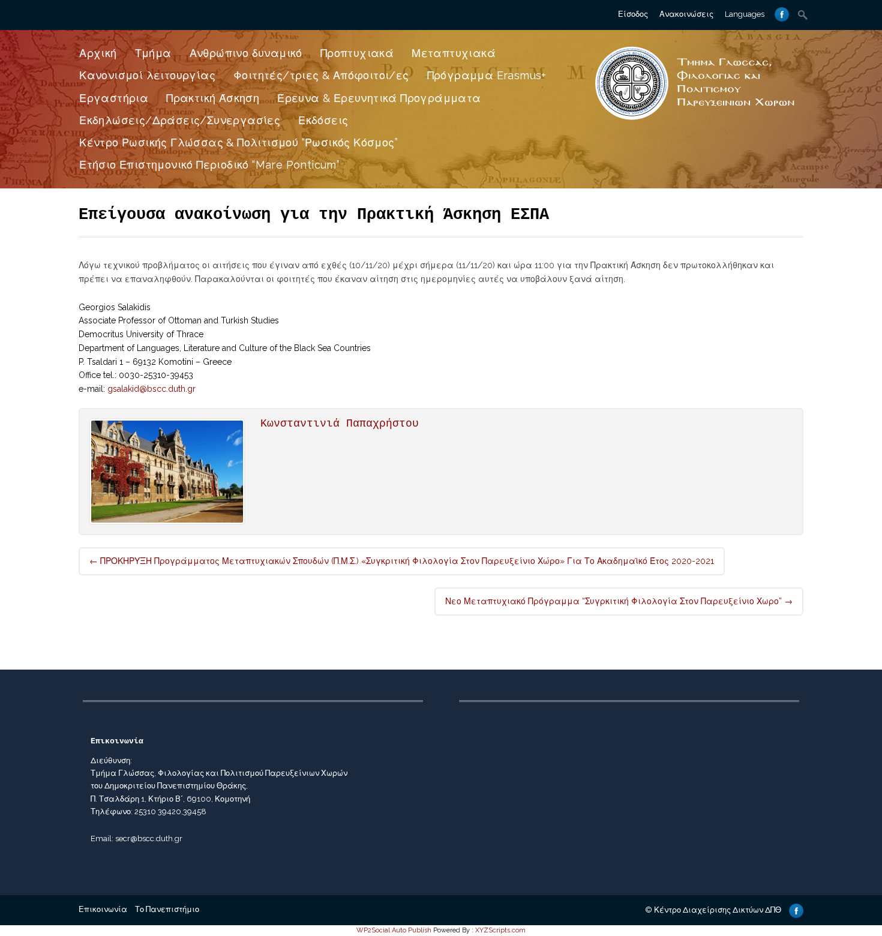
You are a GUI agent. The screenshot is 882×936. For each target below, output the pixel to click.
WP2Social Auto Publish (393, 930)
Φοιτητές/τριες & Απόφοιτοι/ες (321, 75)
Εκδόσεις (323, 120)
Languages (744, 14)
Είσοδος (633, 14)
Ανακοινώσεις (686, 14)
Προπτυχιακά (357, 53)
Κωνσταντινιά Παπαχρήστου (339, 424)
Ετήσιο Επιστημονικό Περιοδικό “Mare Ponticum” (209, 164)
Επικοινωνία (103, 909)
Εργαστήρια (113, 98)
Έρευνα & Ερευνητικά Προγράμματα (379, 98)
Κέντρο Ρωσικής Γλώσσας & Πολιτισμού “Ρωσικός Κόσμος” (238, 142)
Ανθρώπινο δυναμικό (246, 53)
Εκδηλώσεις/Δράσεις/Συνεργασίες (179, 120)
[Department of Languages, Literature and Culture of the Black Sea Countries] (695, 121)
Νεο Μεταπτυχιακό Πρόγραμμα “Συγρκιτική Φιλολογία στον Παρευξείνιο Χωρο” (619, 601)
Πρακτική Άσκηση (212, 98)
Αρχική (97, 53)
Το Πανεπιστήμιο (167, 909)
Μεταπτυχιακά (454, 53)
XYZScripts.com (500, 930)
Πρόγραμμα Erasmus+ (487, 75)
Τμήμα (153, 53)
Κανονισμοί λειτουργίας (147, 75)
